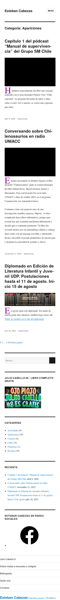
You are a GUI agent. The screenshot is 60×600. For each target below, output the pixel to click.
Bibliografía (6, 573)
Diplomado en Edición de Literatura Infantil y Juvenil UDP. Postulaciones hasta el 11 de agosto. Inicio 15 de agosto (30, 276)
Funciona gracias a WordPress (42, 597)
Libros (11, 442)
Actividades (13, 430)
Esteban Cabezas (18, 10)
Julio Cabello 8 (8, 559)
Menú (51, 10)
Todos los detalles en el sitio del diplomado (24, 318)
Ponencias (12, 446)
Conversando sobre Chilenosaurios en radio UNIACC (28, 136)
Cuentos (11, 438)
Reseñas (11, 450)
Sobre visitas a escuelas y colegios (18, 566)
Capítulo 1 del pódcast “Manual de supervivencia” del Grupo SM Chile (28, 46)
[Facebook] (29, 545)
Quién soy (5, 580)
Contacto (4, 587)
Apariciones (23, 118)
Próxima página (15, 342)
